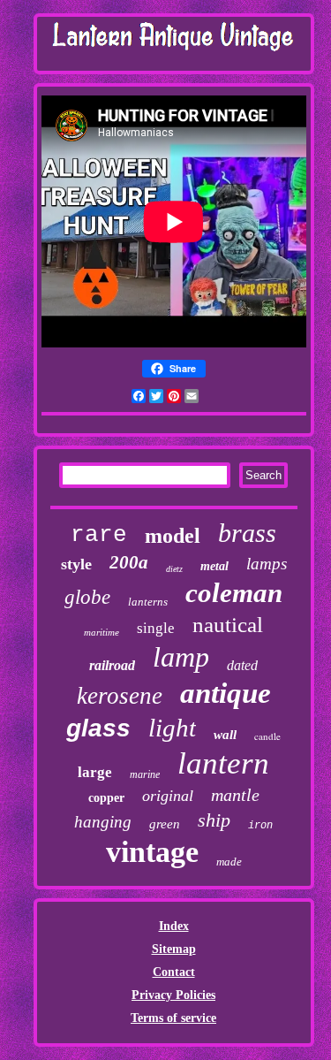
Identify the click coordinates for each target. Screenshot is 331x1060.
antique (225, 693)
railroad (112, 665)
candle (267, 736)
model (172, 535)
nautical (227, 625)
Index (174, 926)
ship (214, 820)
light (172, 727)
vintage (152, 851)
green (164, 824)
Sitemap (174, 949)
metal (214, 566)
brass (247, 532)
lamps (266, 563)
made (229, 861)
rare (99, 535)
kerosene (119, 696)
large (95, 772)
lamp (181, 657)
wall (225, 735)
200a (128, 562)
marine (145, 774)
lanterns (148, 601)
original (167, 796)
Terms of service (173, 1018)
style (76, 564)
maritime (101, 632)
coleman (233, 592)
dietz (174, 569)
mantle (235, 795)
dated (242, 665)
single (156, 628)
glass (98, 728)
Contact (174, 972)
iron (260, 826)
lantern (223, 763)
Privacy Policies (173, 995)
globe (87, 597)
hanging (103, 821)
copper (106, 798)
